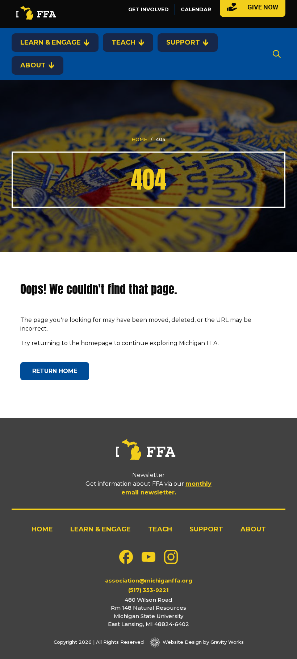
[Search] (276, 54)
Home (42, 529)
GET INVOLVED (148, 9)
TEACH (123, 42)
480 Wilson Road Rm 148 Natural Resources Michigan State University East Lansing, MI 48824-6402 (148, 612)
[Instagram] (171, 557)
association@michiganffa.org (148, 580)
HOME (139, 139)
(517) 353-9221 (148, 590)
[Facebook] (126, 557)
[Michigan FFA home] (38, 14)
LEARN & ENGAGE (50, 42)
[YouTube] (148, 557)
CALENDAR (196, 9)
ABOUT (33, 65)
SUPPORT (183, 42)
